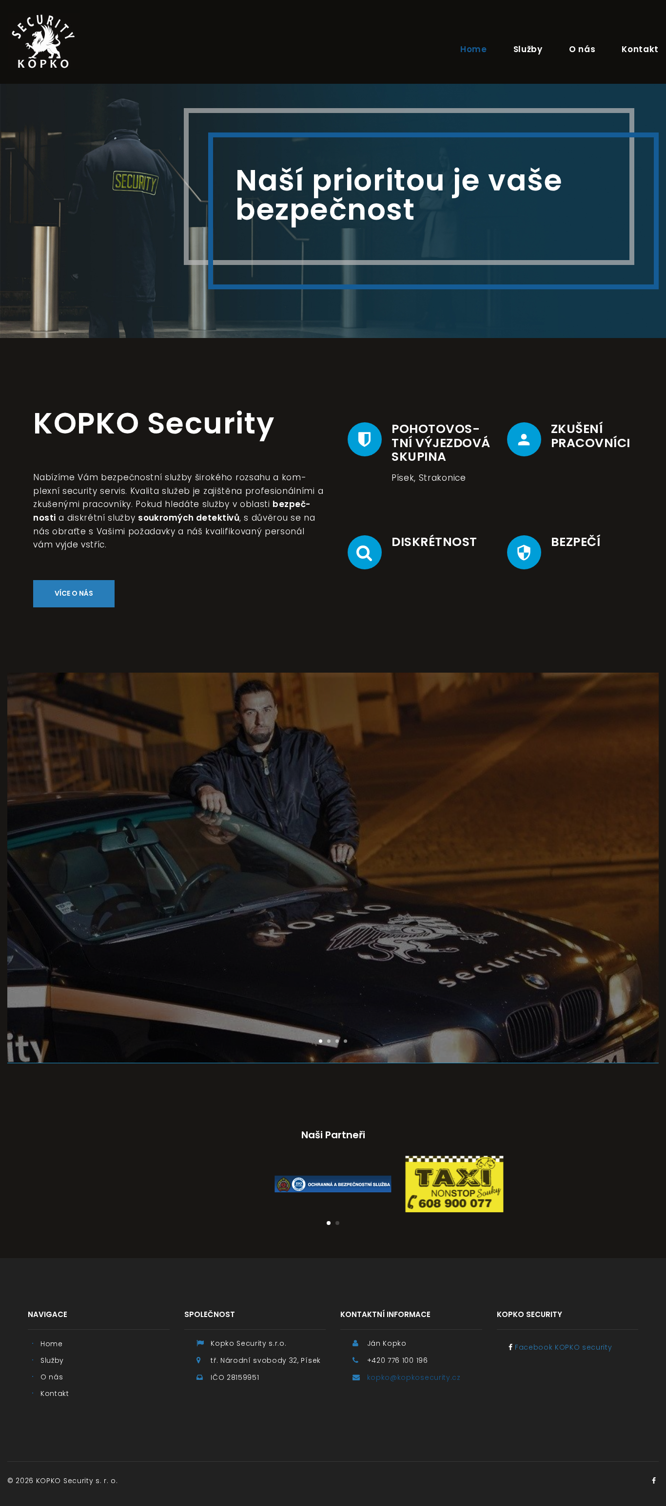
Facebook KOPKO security (563, 1347)
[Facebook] (654, 1480)
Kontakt (640, 49)
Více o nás (74, 593)
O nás (582, 49)
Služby (528, 49)
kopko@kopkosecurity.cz (414, 1377)
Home (473, 49)
